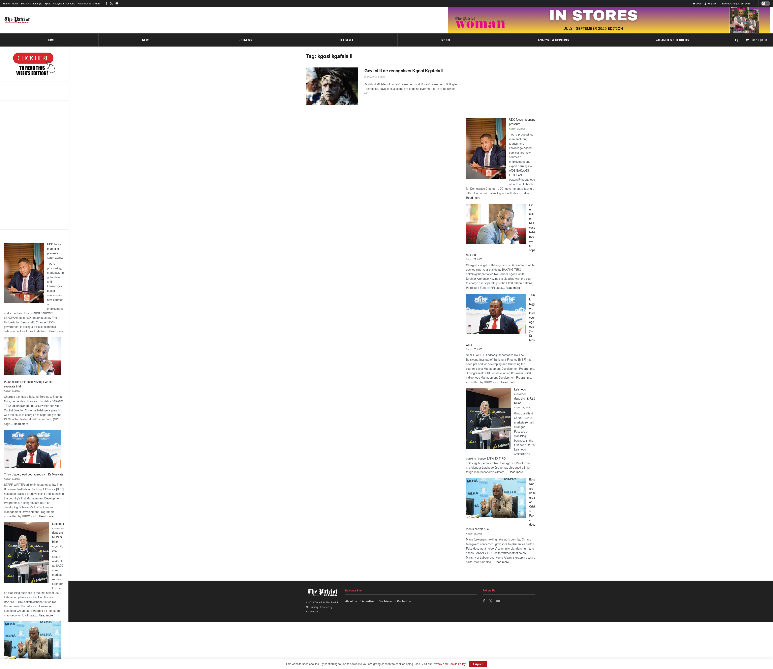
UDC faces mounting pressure (54, 248)
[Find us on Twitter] (111, 3)
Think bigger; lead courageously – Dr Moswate (33, 474)
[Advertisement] (34, 165)
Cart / (759, 40)
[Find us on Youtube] (117, 3)
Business (26, 3)
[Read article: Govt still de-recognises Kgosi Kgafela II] (332, 86)
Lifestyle (37, 3)
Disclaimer (385, 601)
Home (6, 3)
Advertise (368, 601)
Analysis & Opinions (64, 3)
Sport (48, 3)
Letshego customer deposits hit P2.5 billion (58, 533)
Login (698, 3)
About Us (351, 601)
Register (712, 3)
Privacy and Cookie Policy (449, 664)
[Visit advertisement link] (609, 20)
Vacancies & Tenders (88, 3)
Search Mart (312, 611)
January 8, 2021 (375, 76)
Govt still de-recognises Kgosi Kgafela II (403, 70)
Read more (56, 331)
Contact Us (404, 601)
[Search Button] (736, 40)
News (15, 3)
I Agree (478, 664)
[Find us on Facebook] (106, 3)
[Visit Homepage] (17, 20)
